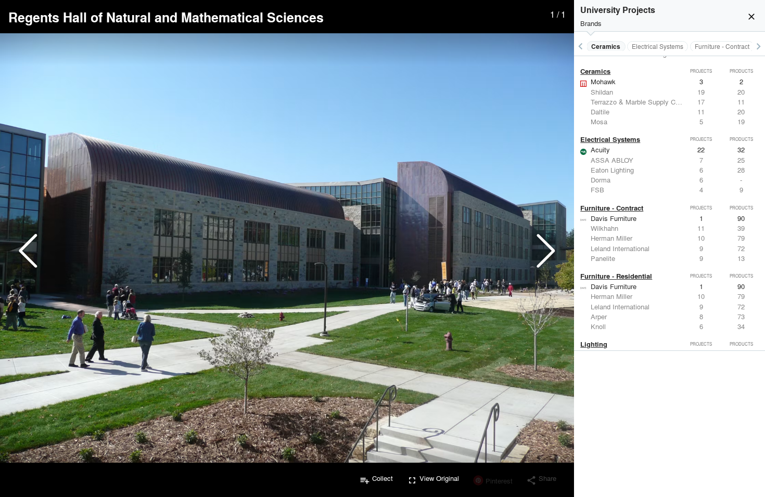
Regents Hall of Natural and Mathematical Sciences (166, 17)
